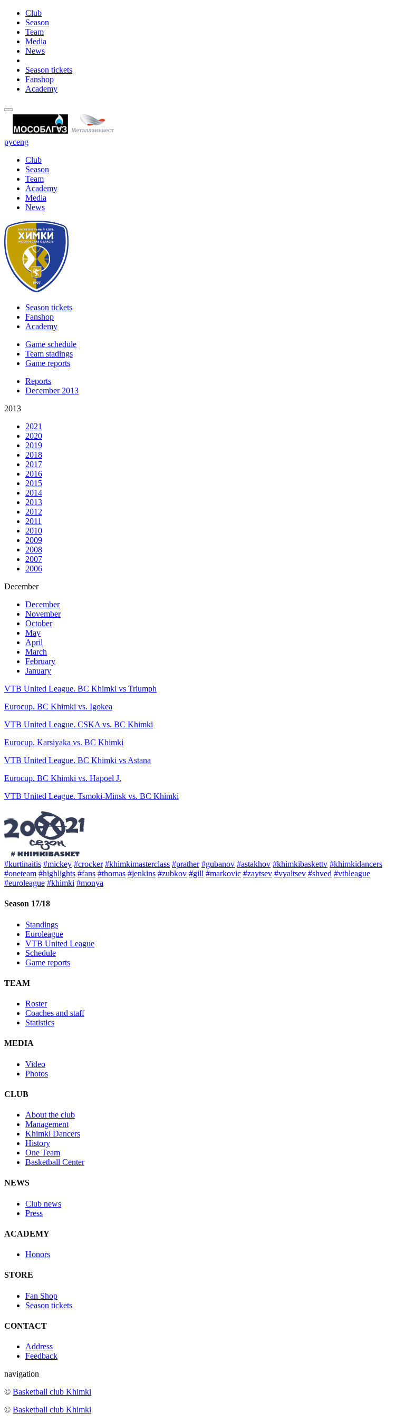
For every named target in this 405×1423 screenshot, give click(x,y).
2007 (33, 559)
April (34, 642)
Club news (43, 1203)
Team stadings (49, 353)
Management (47, 1124)
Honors (37, 1254)
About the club (50, 1114)
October (38, 623)
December (42, 604)
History (37, 1143)
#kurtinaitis (22, 863)
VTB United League (59, 943)
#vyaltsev (290, 873)
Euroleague (44, 934)
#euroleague (24, 882)
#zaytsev (257, 873)
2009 (33, 540)
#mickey (57, 863)
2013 (33, 502)
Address (39, 1346)
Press (34, 1213)
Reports (38, 381)
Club (33, 12)
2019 (33, 445)
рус (10, 141)
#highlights (56, 873)
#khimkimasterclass (137, 863)
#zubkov (172, 873)
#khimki (60, 882)
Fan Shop (41, 1295)
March (36, 651)
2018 (33, 454)
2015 (33, 483)
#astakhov (254, 863)
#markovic (223, 873)
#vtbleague (352, 873)
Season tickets (48, 69)
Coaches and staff (54, 1013)
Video (35, 1064)
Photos (36, 1073)
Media (35, 41)
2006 (33, 568)
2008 (33, 549)
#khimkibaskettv (300, 863)
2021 (33, 426)
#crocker (88, 863)
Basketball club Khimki (52, 1391)
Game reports (47, 363)
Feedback (41, 1355)
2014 (33, 492)
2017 (33, 464)
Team (34, 31)
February (40, 661)
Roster (36, 1003)
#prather (185, 863)
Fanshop (39, 79)
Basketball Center (54, 1162)
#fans (86, 873)
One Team (42, 1152)
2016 (33, 473)
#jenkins (142, 873)
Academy (41, 88)
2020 (33, 435)
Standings (41, 924)
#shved (320, 873)
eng (22, 141)
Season (37, 22)
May (33, 632)
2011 (33, 521)
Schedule (40, 952)
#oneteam (20, 873)
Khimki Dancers (52, 1133)
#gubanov (218, 863)
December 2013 (52, 390)
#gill (196, 873)
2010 (33, 530)
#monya (89, 882)
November (43, 613)
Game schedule (50, 344)
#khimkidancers (356, 863)
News (35, 50)
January (38, 670)
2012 (33, 511)
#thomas (112, 873)
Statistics (39, 1022)
